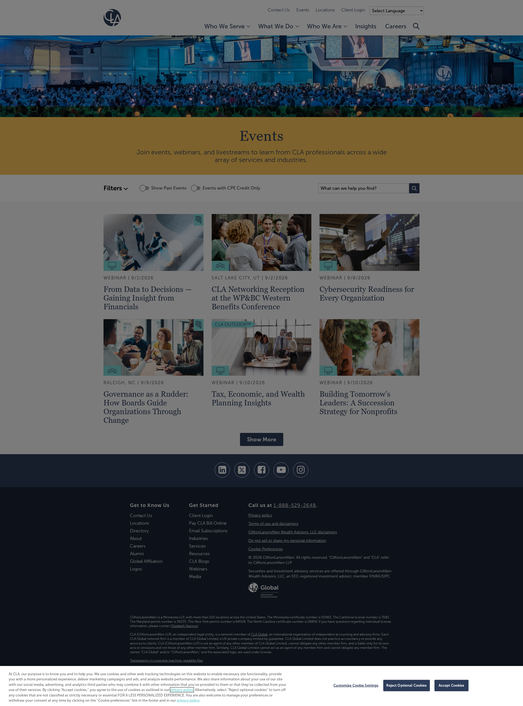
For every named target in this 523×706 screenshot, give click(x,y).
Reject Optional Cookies (406, 685)
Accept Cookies (451, 685)
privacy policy (182, 690)
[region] (261, 686)
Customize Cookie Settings (355, 685)
